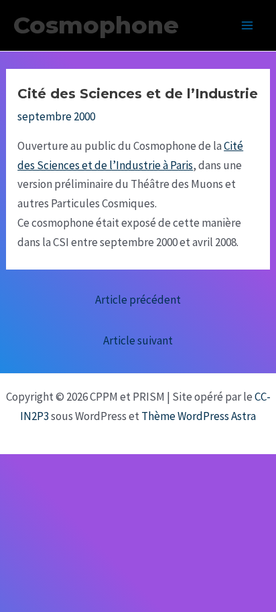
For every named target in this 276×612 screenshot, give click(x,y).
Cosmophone (96, 25)
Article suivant (138, 340)
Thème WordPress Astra (198, 416)
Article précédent (138, 299)
